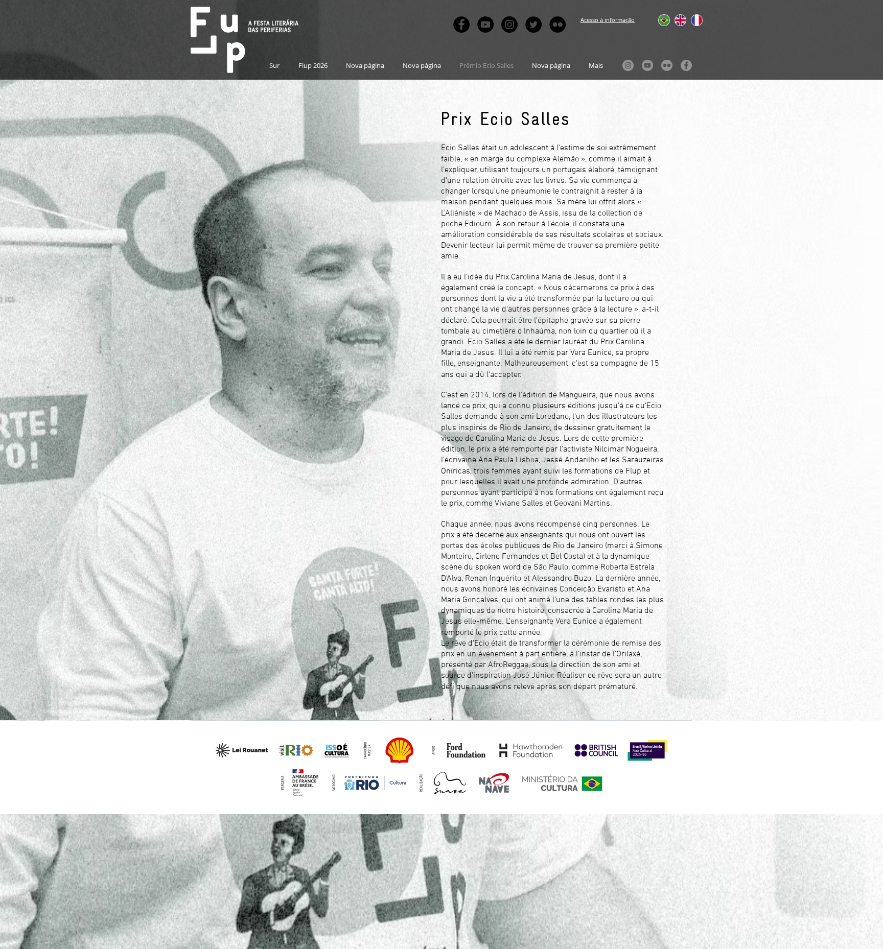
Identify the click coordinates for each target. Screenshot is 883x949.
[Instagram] (628, 65)
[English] (675, 20)
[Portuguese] (659, 20)
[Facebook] (686, 65)
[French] (691, 20)
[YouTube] (647, 65)
